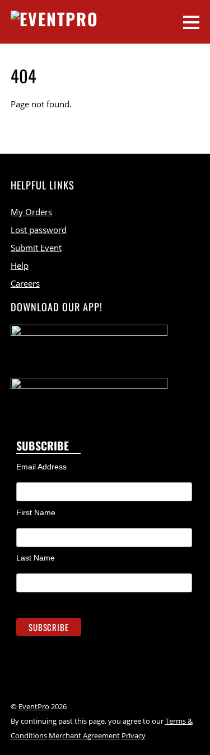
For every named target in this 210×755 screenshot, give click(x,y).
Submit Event (36, 247)
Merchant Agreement (84, 735)
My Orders (31, 211)
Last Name (35, 557)
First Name (35, 512)
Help (20, 265)
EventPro (33, 706)
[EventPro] (55, 18)
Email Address (41, 466)
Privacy (134, 735)
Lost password (39, 229)
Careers (25, 283)
